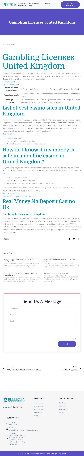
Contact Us (22, 5)
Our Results (46, 3)
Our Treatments (34, 3)
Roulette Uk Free (9, 134)
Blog (30, 5)
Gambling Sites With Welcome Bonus (18, 196)
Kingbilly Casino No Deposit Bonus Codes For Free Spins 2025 (20, 274)
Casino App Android (11, 85)
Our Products (21, 3)
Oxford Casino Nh (10, 82)
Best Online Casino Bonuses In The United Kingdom (59, 260)
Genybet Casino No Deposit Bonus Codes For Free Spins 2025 (20, 260)
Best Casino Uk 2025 (11, 193)
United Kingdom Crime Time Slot (56, 273)
